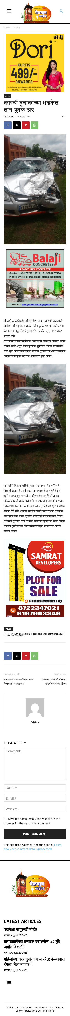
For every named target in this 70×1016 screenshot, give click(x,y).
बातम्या (17, 27)
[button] (61, 11)
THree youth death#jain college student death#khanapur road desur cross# (34, 634)
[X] (17, 125)
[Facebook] (8, 125)
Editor (10, 116)
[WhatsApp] (34, 125)
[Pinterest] (26, 125)
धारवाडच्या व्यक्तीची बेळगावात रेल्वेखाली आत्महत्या (18, 681)
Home (7, 27)
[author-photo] (35, 716)
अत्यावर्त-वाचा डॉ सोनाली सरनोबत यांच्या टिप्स (53, 681)
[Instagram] (18, 906)
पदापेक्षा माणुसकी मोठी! (20, 929)
